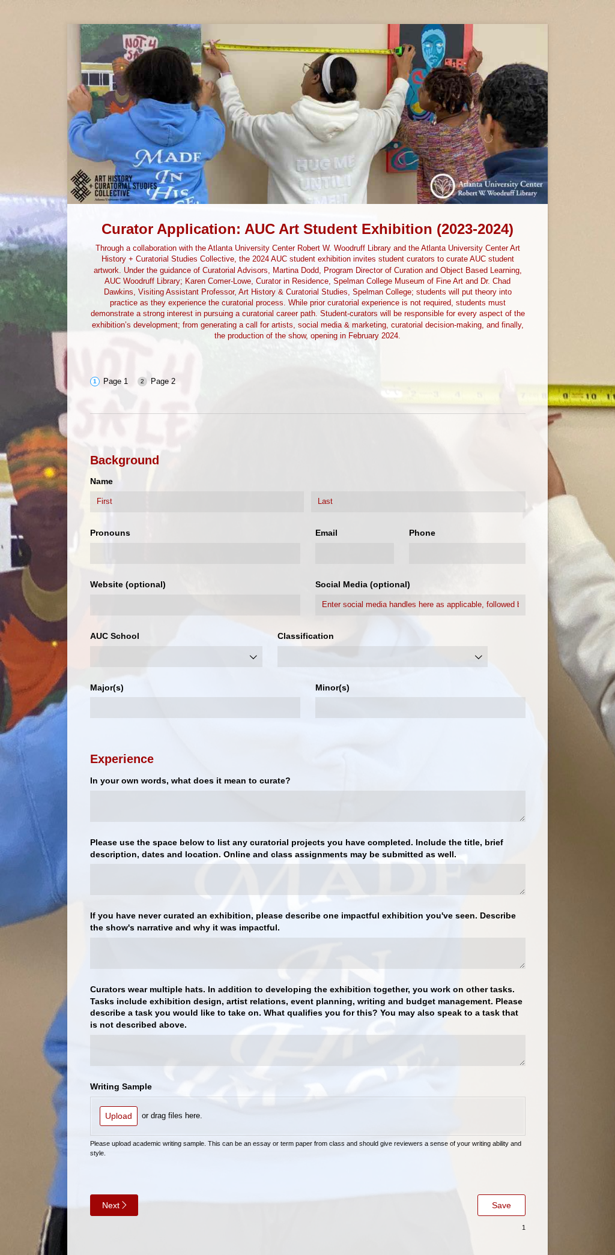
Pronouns (110, 533)
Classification (305, 636)
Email (326, 533)
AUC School (114, 636)
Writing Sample (121, 1086)
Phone (422, 533)
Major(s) (107, 687)
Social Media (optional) (362, 584)
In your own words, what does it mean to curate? (190, 780)
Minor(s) (332, 687)
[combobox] (176, 656)
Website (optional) (128, 584)
